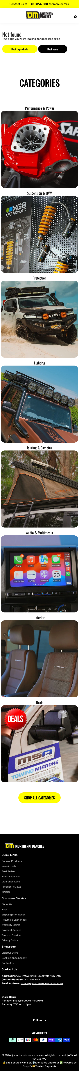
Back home (52, 49)
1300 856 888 (31, 979)
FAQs (4, 909)
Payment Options (11, 929)
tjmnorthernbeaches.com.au (27, 1055)
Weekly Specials (11, 876)
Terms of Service (11, 935)
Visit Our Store (10, 952)
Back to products (19, 49)
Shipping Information (14, 914)
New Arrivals (9, 866)
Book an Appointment (14, 957)
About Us (7, 904)
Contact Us (8, 962)
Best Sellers (8, 871)
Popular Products (12, 861)
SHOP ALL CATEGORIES (39, 797)
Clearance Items (11, 881)
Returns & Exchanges (14, 919)
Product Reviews (11, 886)
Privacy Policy (10, 940)
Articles (6, 891)
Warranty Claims (11, 924)
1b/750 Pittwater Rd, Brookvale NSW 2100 (37, 975)
